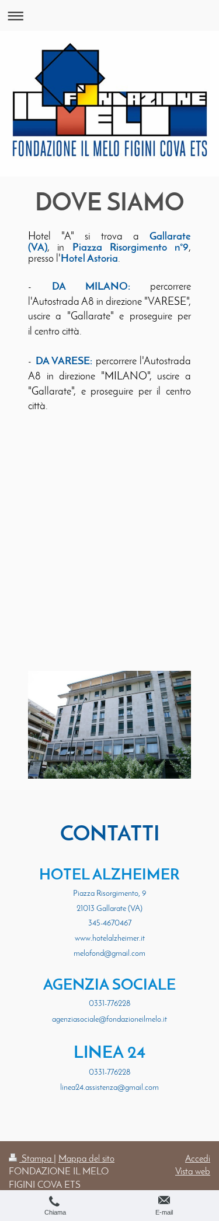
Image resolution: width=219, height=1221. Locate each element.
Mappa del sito (86, 1159)
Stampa (36, 1159)
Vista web (192, 1172)
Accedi (197, 1159)
